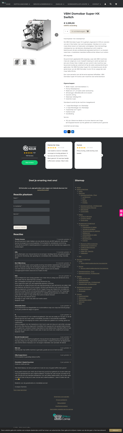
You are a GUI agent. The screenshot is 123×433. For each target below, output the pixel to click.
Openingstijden (83, 296)
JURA (80, 261)
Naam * (16, 198)
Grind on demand (86, 216)
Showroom (82, 298)
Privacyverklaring (61, 400)
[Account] (105, 4)
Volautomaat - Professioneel (88, 284)
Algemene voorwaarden (61, 396)
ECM (83, 199)
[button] (17, 62)
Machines (82, 193)
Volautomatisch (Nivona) (88, 208)
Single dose (84, 220)
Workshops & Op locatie (84, 287)
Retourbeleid (61, 403)
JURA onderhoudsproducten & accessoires (94, 263)
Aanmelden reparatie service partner (61, 409)
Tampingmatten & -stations (91, 231)
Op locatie (82, 291)
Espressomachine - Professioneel (89, 273)
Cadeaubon (84, 253)
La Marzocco (86, 197)
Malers (81, 214)
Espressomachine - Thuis (86, 271)
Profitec (85, 202)
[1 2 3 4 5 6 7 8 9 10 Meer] (66, 31)
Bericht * (16, 214)
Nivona (81, 266)
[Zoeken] (111, 4)
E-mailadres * (18, 206)
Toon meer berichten (20, 390)
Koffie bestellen (83, 280)
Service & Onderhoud (83, 259)
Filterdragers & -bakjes (89, 227)
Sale (80, 256)
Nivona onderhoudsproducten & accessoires (94, 268)
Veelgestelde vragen (85, 300)
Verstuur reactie (20, 227)
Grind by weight (86, 218)
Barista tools (85, 225)
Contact (79, 294)
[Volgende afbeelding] (56, 35)
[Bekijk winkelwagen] (116, 4)
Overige (85, 240)
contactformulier (42, 190)
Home (79, 187)
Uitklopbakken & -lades (89, 235)
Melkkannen (86, 233)
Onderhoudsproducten (88, 247)
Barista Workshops (85, 289)
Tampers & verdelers (88, 229)
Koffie (80, 191)
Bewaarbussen (87, 238)
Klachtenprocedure (61, 406)
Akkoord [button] (115, 430)
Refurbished (84, 209)
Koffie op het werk (84, 278)
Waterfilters (84, 249)
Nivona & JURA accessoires (89, 244)
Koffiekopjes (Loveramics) (89, 245)
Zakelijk (79, 276)
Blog (80, 304)
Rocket (84, 201)
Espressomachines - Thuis (89, 195)
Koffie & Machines (82, 189)
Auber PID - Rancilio (87, 251)
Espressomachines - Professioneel (91, 206)
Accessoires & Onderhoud (87, 223)
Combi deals (84, 211)
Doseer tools (86, 237)
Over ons (81, 302)
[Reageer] (70, 239)
